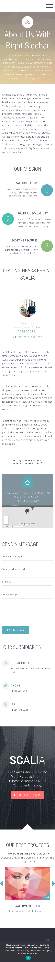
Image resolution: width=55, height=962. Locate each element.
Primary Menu (49, 6)
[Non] (51, 951)
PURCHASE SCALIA (28, 795)
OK (28, 958)
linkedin (47, 939)
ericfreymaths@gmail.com (29, 336)
